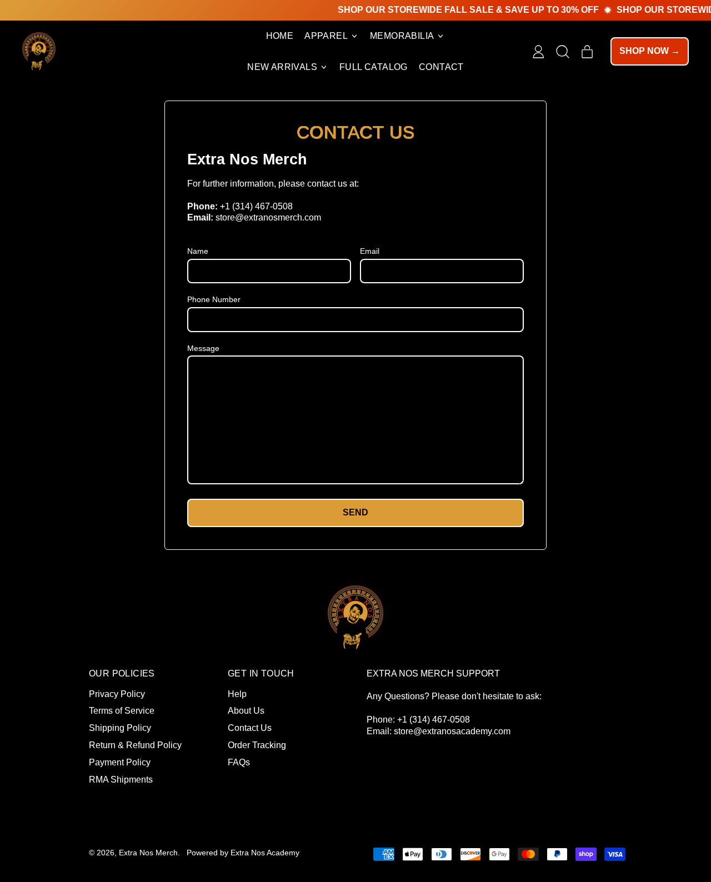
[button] (562, 52)
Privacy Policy (117, 694)
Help (237, 694)
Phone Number (214, 299)
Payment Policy (120, 762)
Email (369, 251)
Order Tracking (257, 745)
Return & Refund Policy (135, 745)
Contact (441, 67)
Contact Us (250, 728)
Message (203, 348)
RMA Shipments (121, 779)
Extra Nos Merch (148, 852)
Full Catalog (373, 67)
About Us (246, 710)
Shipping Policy (120, 728)
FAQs (239, 762)
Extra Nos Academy (265, 852)
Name (197, 251)
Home (280, 36)
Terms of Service (121, 710)
